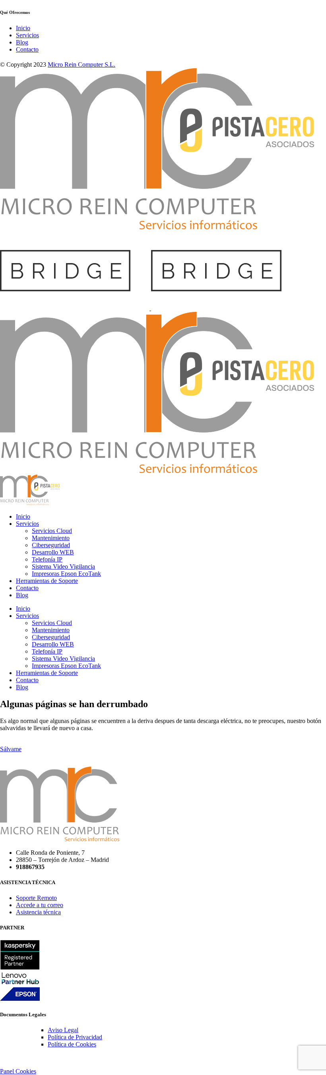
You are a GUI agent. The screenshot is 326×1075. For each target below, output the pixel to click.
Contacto (27, 49)
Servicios (27, 35)
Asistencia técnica (38, 912)
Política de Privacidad (75, 1037)
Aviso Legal (63, 1030)
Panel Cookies (18, 1071)
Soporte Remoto (36, 897)
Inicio (23, 28)
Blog (22, 42)
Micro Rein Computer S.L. (81, 64)
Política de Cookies (72, 1044)
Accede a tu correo (39, 905)
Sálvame (10, 749)
